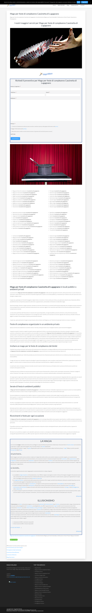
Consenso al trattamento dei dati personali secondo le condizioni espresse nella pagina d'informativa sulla (35, 126)
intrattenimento (49, 504)
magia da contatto (19, 480)
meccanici (19, 507)
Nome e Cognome (15, 86)
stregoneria (13, 460)
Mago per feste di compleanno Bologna (43, 586)
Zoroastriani (13, 450)
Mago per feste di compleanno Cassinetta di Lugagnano (23, 535)
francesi (50, 460)
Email (48, 92)
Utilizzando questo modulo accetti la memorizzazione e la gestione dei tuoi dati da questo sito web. (32, 131)
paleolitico (31, 460)
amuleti (34, 478)
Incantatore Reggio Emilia (40, 575)
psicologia (56, 514)
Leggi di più (84, 2)
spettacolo (41, 504)
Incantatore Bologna (39, 582)
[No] (90, 2)
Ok (78, 2)
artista (57, 504)
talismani (39, 478)
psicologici (40, 507)
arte (21, 504)
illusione (39, 509)
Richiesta (13, 98)
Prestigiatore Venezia (39, 601)
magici (55, 506)
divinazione (31, 485)
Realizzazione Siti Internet (12, 610)
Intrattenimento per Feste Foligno (15, 547)
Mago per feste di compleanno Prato (42, 573)
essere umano (70, 444)
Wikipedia (78, 496)
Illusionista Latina (38, 594)
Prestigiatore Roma (39, 579)
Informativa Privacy (10, 610)
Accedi (34, 610)
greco (29, 448)
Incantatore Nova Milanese (13, 552)
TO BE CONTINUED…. (16, 527)
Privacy (13, 123)
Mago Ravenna (38, 567)
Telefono (13, 92)
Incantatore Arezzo (39, 571)
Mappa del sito (30, 610)
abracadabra (60, 483)
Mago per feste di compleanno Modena (43, 592)
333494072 (13, 575)
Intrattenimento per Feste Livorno (42, 588)
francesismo (29, 506)
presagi (66, 487)
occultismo (64, 458)
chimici (28, 507)
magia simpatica (23, 475)
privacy (56, 126)
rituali (43, 446)
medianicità (18, 489)
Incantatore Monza (38, 580)
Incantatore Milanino (11, 554)
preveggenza (75, 487)
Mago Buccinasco (10, 557)
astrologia (71, 485)
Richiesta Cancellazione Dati (20, 610)
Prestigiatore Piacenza (39, 603)
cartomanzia (16, 487)
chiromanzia (24, 487)
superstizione (73, 458)
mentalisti (47, 513)
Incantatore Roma (38, 599)
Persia (20, 450)
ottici (35, 507)
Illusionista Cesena (38, 597)
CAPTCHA (13, 134)
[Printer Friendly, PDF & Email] (14, 539)
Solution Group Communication (37, 610)
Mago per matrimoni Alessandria (41, 577)
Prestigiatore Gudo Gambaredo (14, 550)
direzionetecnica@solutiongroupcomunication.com (19, 577)
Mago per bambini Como (40, 595)
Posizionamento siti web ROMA (24, 610)
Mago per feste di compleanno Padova (42, 569)
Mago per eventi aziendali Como (41, 584)
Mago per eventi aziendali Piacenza (42, 590)
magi (65, 448)
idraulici (32, 507)
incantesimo (33, 483)
